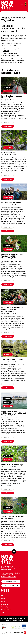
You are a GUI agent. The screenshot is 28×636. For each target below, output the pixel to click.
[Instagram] (3, 590)
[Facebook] (7, 590)
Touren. (15, 53)
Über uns (4, 596)
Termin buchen (8, 126)
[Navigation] (22, 4)
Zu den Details (7, 122)
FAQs (3, 601)
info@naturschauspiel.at (8, 576)
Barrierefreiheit (6, 610)
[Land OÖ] (14, 626)
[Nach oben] (14, 551)
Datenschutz (5, 607)
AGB (2, 612)
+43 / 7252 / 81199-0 (7, 575)
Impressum (4, 604)
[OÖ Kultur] (6, 632)
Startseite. (6, 50)
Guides (13, 55)
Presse (3, 598)
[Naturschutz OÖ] (19, 632)
